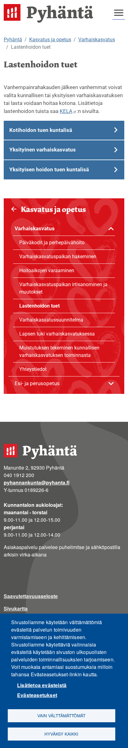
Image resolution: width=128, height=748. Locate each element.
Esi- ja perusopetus (37, 383)
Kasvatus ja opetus (50, 40)
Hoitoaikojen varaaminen (46, 270)
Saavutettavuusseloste (31, 596)
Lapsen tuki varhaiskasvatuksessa (57, 334)
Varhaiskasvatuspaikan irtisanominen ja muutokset (63, 288)
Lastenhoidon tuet (39, 306)
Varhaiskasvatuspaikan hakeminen (57, 256)
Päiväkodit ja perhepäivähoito (52, 243)
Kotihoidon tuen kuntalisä (40, 130)
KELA (66, 111)
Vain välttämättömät (61, 715)
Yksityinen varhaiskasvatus (42, 149)
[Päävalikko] (118, 12)
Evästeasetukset (37, 695)
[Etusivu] (51, 13)
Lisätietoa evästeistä (41, 685)
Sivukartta (16, 608)
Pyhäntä (13, 40)
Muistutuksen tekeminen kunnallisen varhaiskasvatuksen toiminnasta (59, 351)
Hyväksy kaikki (61, 734)
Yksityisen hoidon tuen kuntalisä (49, 169)
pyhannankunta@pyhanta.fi (37, 482)
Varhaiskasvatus (96, 40)
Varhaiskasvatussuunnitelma (51, 320)
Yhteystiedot (33, 369)
